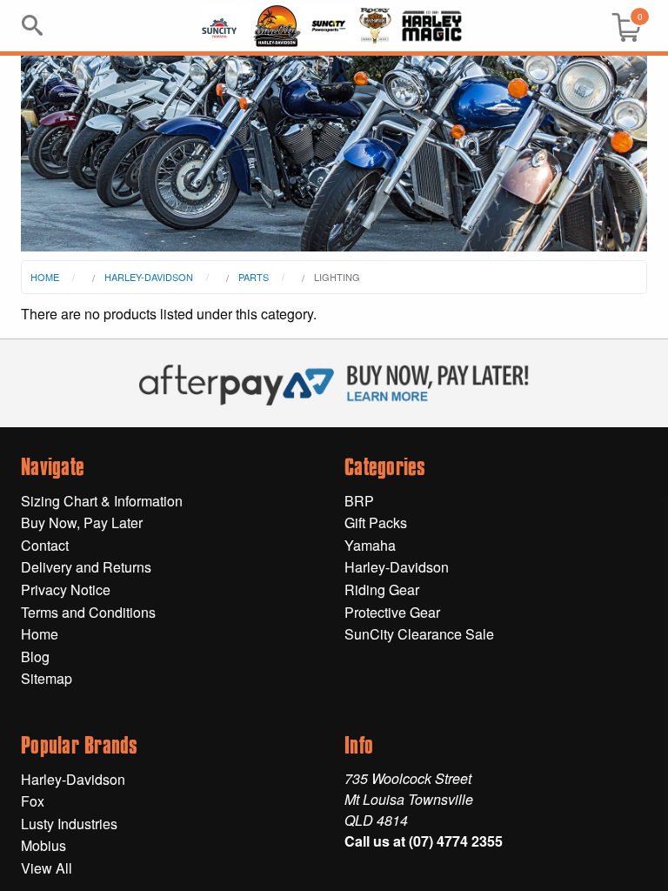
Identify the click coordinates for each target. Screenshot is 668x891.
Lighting (337, 277)
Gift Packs (375, 522)
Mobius (43, 845)
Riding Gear (381, 589)
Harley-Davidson (148, 277)
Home (44, 277)
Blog (35, 656)
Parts (253, 277)
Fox (32, 801)
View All (46, 868)
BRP (359, 501)
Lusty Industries (69, 824)
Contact (45, 545)
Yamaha (370, 545)
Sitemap (46, 678)
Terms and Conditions (88, 612)
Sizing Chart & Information (102, 501)
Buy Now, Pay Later (82, 522)
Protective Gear (392, 612)
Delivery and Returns (86, 567)
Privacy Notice (65, 589)
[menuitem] (619, 25)
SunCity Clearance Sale (419, 634)
